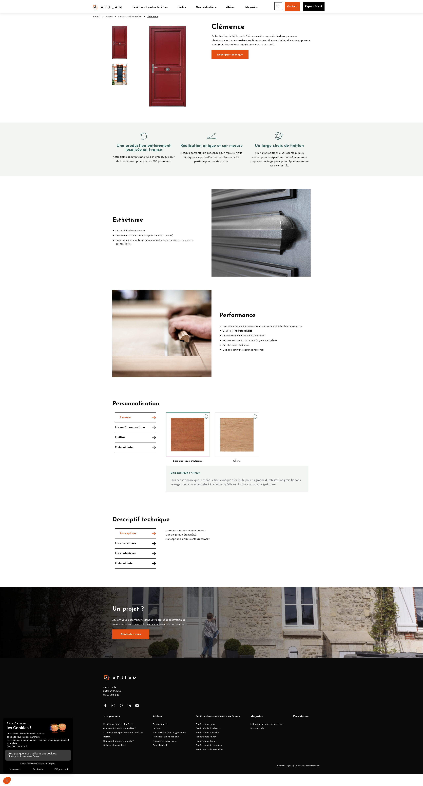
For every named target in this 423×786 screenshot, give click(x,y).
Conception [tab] (128, 533)
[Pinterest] (121, 706)
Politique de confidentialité (307, 766)
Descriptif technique (230, 54)
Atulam (230, 7)
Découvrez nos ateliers (165, 741)
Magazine (251, 7)
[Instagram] (113, 706)
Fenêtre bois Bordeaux (208, 728)
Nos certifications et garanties (169, 732)
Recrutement (160, 745)
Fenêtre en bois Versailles (209, 749)
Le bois (156, 728)
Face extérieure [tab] (126, 543)
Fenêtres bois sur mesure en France (218, 716)
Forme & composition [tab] (130, 427)
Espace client (160, 724)
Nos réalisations (206, 7)
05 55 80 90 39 (111, 695)
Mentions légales (285, 766)
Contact (292, 6)
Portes (181, 7)
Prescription (300, 716)
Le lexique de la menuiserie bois (266, 724)
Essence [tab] (125, 417)
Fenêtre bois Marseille (207, 732)
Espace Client (313, 6)
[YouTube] (137, 706)
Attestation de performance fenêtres (123, 732)
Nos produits (111, 716)
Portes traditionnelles (130, 16)
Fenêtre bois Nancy (206, 736)
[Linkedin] (129, 706)
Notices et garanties (114, 745)
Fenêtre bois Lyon (205, 724)
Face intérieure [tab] (125, 553)
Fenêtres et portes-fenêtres (150, 7)
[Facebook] (105, 706)
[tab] (135, 438)
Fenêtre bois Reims (206, 741)
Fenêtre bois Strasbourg (209, 745)
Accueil (96, 16)
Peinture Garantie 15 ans (166, 736)
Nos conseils (257, 728)
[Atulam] (107, 7)
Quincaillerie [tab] (124, 447)
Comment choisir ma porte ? (118, 741)
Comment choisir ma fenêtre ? (119, 728)
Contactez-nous (131, 634)
